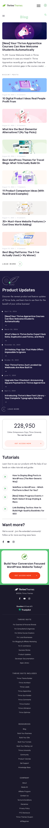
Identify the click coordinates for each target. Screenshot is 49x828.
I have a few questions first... (24, 412)
